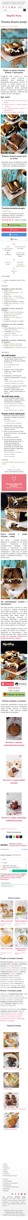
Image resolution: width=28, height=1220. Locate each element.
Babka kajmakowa (21, 921)
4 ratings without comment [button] (17, 844)
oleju (9, 296)
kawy (13, 331)
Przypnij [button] (15, 230)
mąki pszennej (13, 303)
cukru (10, 298)
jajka (6, 300)
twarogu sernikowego (15, 312)
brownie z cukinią (16, 1015)
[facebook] (6, 7)
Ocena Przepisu (5, 855)
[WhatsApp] (14, 836)
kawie (10, 968)
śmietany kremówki (15, 345)
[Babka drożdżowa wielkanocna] (21, 929)
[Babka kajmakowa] (21, 901)
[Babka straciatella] (6, 901)
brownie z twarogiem (7, 1021)
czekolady (11, 344)
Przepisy (14, 2)
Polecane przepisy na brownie (14, 112)
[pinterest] (9, 7)
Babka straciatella (7, 921)
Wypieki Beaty (14, 15)
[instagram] (3, 7)
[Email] (20, 836)
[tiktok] (14, 7)
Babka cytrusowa (7, 948)
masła (10, 291)
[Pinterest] (17, 836)
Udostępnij (15, 234)
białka (7, 319)
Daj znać (9, 487)
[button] (3, 220)
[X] (10, 836)
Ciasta (19, 2)
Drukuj (15, 239)
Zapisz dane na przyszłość (10, 865)
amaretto (7, 335)
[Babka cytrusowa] (6, 929)
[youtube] (12, 7)
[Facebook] (7, 836)
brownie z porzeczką (7, 1017)
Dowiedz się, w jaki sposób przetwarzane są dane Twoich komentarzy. (12, 877)
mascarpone (12, 315)
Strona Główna (6, 2)
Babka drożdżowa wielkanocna (21, 949)
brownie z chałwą (16, 1019)
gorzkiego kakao (13, 292)
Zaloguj (25, 849)
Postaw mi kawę (15, 225)
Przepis (9, 683)
